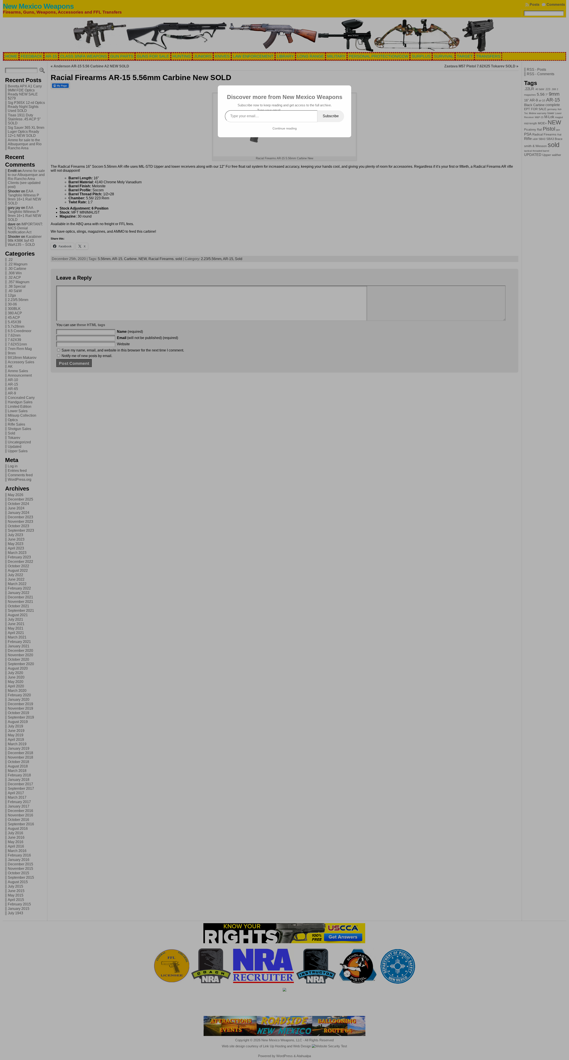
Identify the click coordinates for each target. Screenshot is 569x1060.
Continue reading (284, 128)
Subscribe (331, 116)
